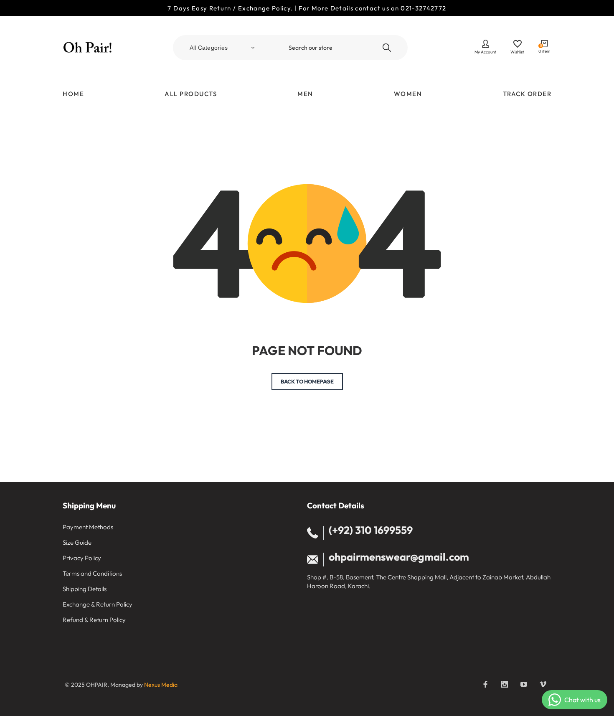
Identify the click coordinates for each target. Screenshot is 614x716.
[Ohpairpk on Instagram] (504, 684)
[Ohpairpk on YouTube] (523, 684)
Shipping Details (85, 589)
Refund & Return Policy (94, 620)
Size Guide (77, 542)
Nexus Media (161, 684)
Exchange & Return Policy (97, 604)
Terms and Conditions (92, 573)
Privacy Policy (82, 558)
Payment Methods (88, 527)
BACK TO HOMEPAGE (307, 381)
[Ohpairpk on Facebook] (485, 684)
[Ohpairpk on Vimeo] (543, 684)
